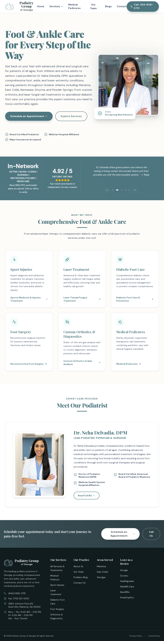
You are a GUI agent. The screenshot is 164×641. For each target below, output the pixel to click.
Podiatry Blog (81, 577)
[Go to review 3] (121, 190)
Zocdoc (124, 575)
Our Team (79, 571)
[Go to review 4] (125, 190)
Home (40, 6)
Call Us (151, 533)
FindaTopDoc (127, 597)
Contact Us (80, 582)
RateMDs (125, 592)
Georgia (101, 577)
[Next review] (135, 190)
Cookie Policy (154, 636)
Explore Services (71, 116)
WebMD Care (127, 586)
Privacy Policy (135, 636)
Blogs (108, 6)
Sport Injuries (57, 585)
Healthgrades (127, 581)
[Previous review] (107, 190)
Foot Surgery (57, 609)
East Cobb (102, 571)
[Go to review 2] (117, 190)
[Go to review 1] (113, 190)
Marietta (101, 566)
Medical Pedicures (74, 6)
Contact (122, 6)
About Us (78, 566)
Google (124, 570)
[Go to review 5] (129, 190)
